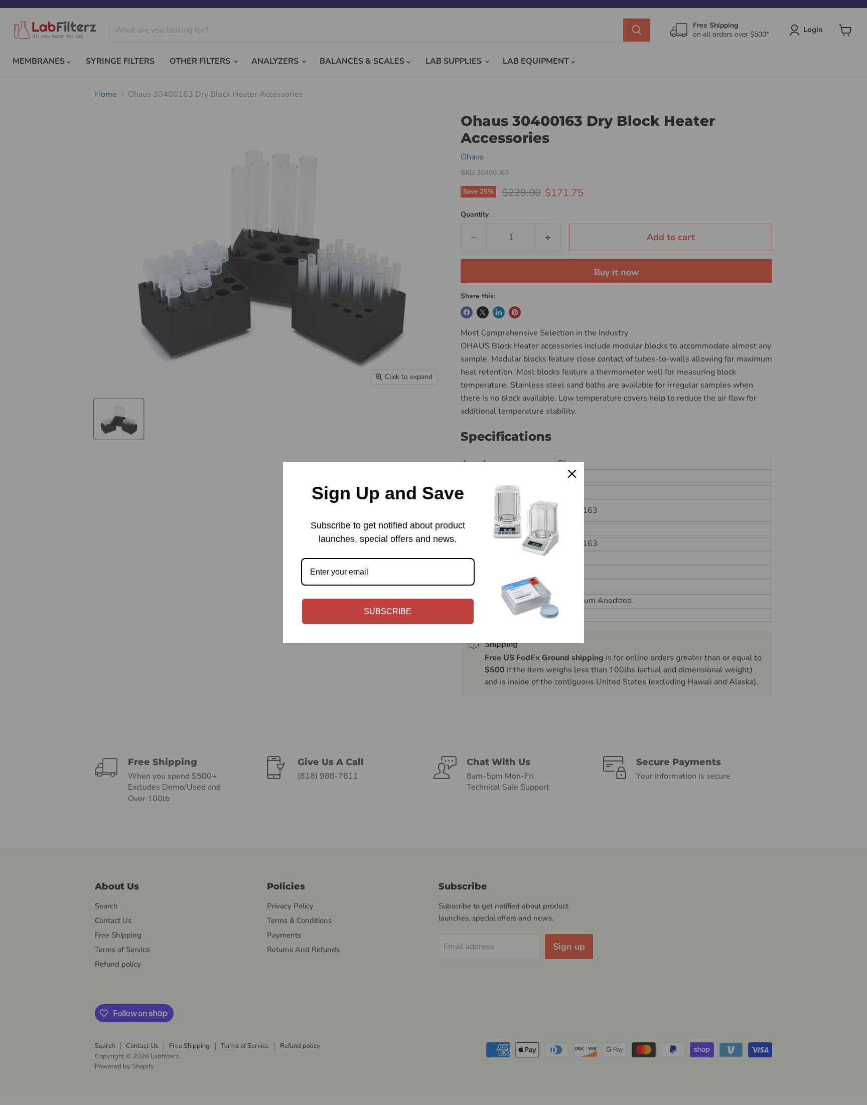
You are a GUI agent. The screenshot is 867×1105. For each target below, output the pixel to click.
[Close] (572, 474)
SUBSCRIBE (387, 611)
